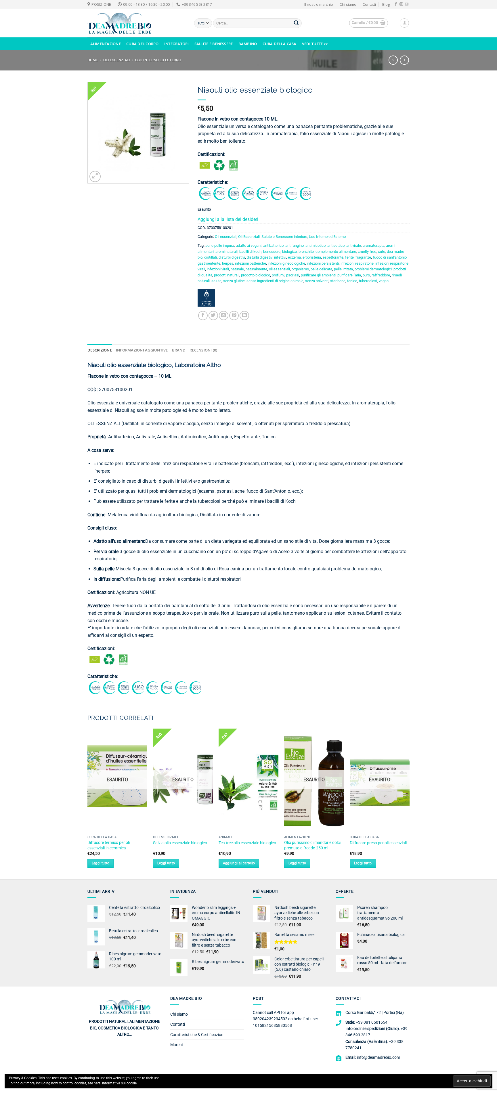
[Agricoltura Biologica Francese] (233, 165)
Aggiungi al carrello (239, 863)
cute (381, 251)
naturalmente (256, 269)
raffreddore (381, 275)
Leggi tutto (101, 863)
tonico (352, 281)
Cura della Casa (280, 43)
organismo (300, 269)
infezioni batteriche (250, 263)
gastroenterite (209, 263)
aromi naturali (226, 251)
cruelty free (367, 251)
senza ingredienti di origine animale (274, 281)
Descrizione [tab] (99, 350)
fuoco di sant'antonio (390, 257)
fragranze (363, 257)
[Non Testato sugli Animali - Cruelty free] (219, 193)
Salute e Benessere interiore (284, 236)
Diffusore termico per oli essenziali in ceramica (108, 845)
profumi (278, 275)
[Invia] (296, 23)
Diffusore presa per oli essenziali (378, 842)
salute (216, 281)
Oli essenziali (225, 236)
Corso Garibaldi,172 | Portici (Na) (374, 1012)
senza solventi (316, 281)
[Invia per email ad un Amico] (223, 315)
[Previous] (87, 803)
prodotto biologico (255, 275)
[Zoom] (95, 176)
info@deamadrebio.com (378, 1057)
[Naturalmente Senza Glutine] (233, 193)
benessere (271, 251)
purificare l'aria (349, 275)
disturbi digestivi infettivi (266, 257)
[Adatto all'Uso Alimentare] (248, 193)
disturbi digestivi (232, 257)
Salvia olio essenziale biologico (180, 842)
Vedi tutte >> (315, 43)
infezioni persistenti (323, 263)
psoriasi (292, 275)
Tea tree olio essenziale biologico (247, 842)
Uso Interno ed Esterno (158, 60)
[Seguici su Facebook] (395, 4)
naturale (237, 269)
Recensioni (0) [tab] (203, 350)
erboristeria (312, 257)
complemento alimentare (336, 251)
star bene (337, 281)
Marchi (176, 1044)
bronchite (306, 251)
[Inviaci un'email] (406, 4)
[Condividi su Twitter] (213, 315)
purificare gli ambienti (318, 275)
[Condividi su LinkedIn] (244, 315)
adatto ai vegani (248, 245)
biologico (289, 251)
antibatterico (273, 245)
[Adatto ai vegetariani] (291, 193)
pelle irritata (343, 269)
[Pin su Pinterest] (234, 315)
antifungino (294, 245)
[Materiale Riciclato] (219, 165)
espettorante (333, 257)
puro (366, 275)
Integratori (176, 43)
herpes (227, 263)
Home (92, 60)
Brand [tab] (179, 350)
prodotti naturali (226, 275)
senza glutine (234, 281)
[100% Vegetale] (205, 193)
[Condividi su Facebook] (203, 315)
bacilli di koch (250, 251)
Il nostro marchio (318, 4)
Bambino (247, 43)
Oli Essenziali (116, 60)
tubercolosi (368, 281)
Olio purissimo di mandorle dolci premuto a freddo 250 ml (312, 845)
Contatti (369, 4)
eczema (294, 257)
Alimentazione (105, 43)
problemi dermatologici (373, 269)
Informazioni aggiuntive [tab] (142, 350)
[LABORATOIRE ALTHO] (206, 300)
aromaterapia (373, 245)
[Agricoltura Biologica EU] (205, 165)
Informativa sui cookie (119, 1083)
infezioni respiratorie (357, 263)
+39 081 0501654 (371, 1022)
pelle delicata (321, 269)
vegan (384, 281)
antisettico (336, 245)
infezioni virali (218, 269)
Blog (386, 4)
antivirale (353, 245)
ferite (349, 257)
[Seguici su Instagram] (401, 4)
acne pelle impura (219, 245)
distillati (210, 257)
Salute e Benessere (213, 43)
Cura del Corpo (142, 43)
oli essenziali (279, 269)
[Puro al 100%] (305, 193)
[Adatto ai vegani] (276, 193)
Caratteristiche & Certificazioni (197, 1034)
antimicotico (315, 245)
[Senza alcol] (262, 193)
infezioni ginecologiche (286, 263)
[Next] (409, 803)
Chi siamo (348, 4)
